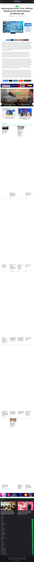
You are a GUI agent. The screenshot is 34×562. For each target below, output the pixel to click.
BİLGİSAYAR (3, 529)
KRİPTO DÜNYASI (3, 548)
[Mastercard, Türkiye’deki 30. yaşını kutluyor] (5, 231)
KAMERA (2, 535)
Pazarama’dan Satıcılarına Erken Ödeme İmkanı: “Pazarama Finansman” (20, 487)
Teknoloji (2, 522)
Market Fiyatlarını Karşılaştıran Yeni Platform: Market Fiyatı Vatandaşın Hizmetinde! (12, 424)
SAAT (2, 539)
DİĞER (2, 526)
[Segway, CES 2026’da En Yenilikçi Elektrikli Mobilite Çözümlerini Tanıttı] (13, 159)
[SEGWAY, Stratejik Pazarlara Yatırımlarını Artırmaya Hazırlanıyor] (21, 231)
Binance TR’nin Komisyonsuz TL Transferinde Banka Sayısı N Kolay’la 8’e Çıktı (28, 487)
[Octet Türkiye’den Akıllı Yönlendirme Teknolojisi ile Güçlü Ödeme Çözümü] (13, 377)
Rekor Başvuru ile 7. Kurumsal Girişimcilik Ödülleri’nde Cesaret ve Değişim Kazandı (13, 267)
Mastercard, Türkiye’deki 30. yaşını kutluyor (4, 266)
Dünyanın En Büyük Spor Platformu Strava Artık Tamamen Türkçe (17, 98)
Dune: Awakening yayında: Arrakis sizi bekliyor (29, 338)
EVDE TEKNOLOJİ (4, 538)
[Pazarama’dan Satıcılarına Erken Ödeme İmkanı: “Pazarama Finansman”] (21, 451)
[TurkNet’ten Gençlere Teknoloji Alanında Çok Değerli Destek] (21, 377)
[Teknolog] (17, 2)
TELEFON (2, 528)
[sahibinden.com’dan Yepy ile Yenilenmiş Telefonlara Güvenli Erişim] (5, 451)
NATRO (25, 557)
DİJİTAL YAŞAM (3, 523)
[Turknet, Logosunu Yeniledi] (29, 231)
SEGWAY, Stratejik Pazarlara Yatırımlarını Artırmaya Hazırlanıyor (20, 267)
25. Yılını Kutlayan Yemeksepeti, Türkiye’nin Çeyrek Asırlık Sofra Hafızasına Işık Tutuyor (24, 512)
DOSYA (2, 541)
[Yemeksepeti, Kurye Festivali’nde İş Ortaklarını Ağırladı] (29, 159)
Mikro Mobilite (3, 552)
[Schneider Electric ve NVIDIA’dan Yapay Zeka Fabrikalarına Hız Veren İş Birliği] (21, 304)
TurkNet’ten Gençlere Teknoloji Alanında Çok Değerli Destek (21, 412)
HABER (7, 4)
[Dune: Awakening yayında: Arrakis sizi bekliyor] (29, 304)
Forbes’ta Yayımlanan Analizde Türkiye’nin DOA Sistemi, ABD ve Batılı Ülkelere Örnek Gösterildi (7, 512)
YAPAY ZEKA (3, 545)
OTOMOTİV (2, 542)
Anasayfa (4, 4)
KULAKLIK (2, 536)
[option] (17, 97)
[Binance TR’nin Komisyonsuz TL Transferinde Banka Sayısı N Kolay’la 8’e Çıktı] (29, 451)
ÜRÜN (2, 525)
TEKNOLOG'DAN (3, 549)
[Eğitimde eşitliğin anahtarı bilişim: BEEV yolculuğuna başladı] (5, 128)
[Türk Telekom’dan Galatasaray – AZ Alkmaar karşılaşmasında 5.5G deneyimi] (29, 377)
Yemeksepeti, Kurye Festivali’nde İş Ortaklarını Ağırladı (28, 194)
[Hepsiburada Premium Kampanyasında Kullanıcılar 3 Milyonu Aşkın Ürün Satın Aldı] (5, 304)
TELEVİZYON (3, 532)
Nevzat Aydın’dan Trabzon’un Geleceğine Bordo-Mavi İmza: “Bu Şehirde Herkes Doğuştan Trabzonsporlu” (20, 133)
